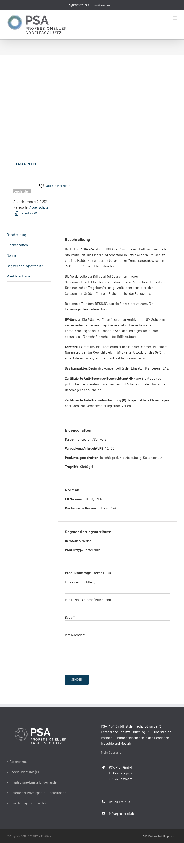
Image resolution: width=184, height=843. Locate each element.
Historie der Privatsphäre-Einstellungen (37, 793)
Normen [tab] (12, 255)
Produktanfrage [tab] (18, 276)
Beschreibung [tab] (17, 235)
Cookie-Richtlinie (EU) (25, 772)
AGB (145, 836)
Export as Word (30, 213)
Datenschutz (18, 761)
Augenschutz (38, 207)
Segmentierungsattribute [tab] (25, 266)
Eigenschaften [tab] (17, 245)
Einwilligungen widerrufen (28, 803)
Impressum (170, 836)
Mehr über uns (111, 752)
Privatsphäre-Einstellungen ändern (34, 782)
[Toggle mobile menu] (175, 18)
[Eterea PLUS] (48, 109)
